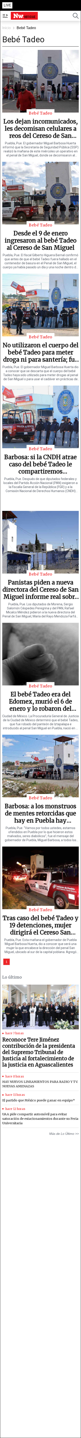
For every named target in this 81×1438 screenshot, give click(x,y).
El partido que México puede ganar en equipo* (38, 1100)
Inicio (6, 28)
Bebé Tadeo (26, 28)
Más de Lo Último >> (64, 1133)
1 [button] (6, 962)
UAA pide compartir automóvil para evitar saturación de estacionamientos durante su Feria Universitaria (40, 1118)
